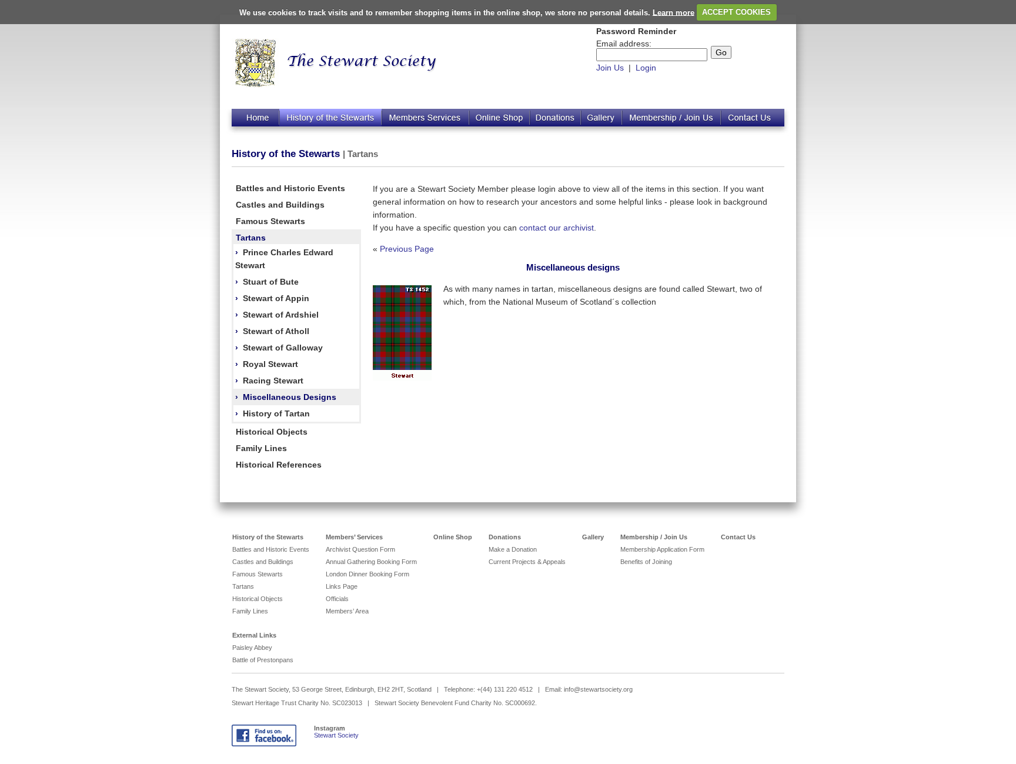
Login (646, 67)
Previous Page (407, 248)
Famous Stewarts (270, 221)
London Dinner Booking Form (367, 574)
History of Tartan (276, 413)
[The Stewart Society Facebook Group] (264, 744)
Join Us (610, 67)
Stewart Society (336, 735)
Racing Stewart (273, 380)
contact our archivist (556, 227)
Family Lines (261, 448)
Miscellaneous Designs (289, 397)
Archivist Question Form (360, 549)
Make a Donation (513, 549)
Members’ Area (347, 611)
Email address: (623, 43)
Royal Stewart (270, 364)
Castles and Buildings (280, 204)
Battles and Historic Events (290, 188)
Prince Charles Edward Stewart (284, 259)
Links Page (341, 586)
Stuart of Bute (271, 281)
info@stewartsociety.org (598, 689)
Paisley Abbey (252, 647)
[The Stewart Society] (255, 85)
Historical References (279, 464)
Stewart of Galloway (283, 347)
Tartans (251, 237)
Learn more (673, 12)
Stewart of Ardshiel (281, 314)
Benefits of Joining (646, 561)
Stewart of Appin (276, 298)
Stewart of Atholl (276, 331)
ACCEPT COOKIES (736, 12)
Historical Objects (272, 431)
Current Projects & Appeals (527, 561)
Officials (337, 598)
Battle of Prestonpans (262, 659)
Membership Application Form (662, 549)
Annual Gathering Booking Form (371, 561)
